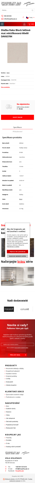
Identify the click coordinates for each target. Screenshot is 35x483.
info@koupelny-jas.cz (10, 19)
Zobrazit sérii (17, 281)
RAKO (8, 73)
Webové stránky (10, 479)
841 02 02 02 (7, 16)
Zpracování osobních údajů (14, 394)
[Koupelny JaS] (17, 4)
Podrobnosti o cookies (13, 397)
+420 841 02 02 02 (21, 467)
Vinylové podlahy (11, 376)
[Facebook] (23, 17)
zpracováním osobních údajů (21, 347)
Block (20, 199)
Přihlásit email (15, 355)
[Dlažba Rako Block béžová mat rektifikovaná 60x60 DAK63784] (17, 53)
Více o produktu (5, 87)
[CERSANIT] (9, 309)
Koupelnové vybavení (13, 371)
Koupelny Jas (19, 471)
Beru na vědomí (17, 347)
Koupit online (17, 117)
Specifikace (17, 127)
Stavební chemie (11, 374)
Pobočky (8, 438)
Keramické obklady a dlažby (15, 368)
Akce (7, 406)
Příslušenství (17, 131)
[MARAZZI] (25, 309)
